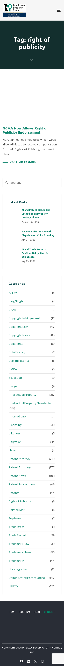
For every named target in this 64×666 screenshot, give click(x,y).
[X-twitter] (35, 661)
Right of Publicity (20, 501)
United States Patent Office (27, 578)
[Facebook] (21, 661)
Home (12, 612)
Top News (15, 518)
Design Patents (19, 360)
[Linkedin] (28, 661)
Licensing (15, 425)
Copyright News (19, 335)
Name (13, 450)
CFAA (12, 309)
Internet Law (17, 416)
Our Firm (24, 612)
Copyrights (16, 343)
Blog (37, 612)
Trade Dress (16, 527)
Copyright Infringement (24, 318)
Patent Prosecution (22, 484)
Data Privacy (17, 352)
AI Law (13, 292)
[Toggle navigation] (51, 10)
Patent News (17, 476)
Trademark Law (19, 544)
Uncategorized (18, 569)
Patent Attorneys (20, 467)
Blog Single (16, 301)
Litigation (15, 442)
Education (15, 377)
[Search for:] (32, 183)
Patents (14, 493)
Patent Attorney (19, 459)
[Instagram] (42, 661)
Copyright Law (18, 326)
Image (13, 386)
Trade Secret (17, 535)
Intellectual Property (22, 394)
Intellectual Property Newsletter (30, 403)
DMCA (13, 369)
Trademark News (20, 552)
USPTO (13, 586)
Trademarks (16, 561)
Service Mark (17, 510)
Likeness (15, 433)
